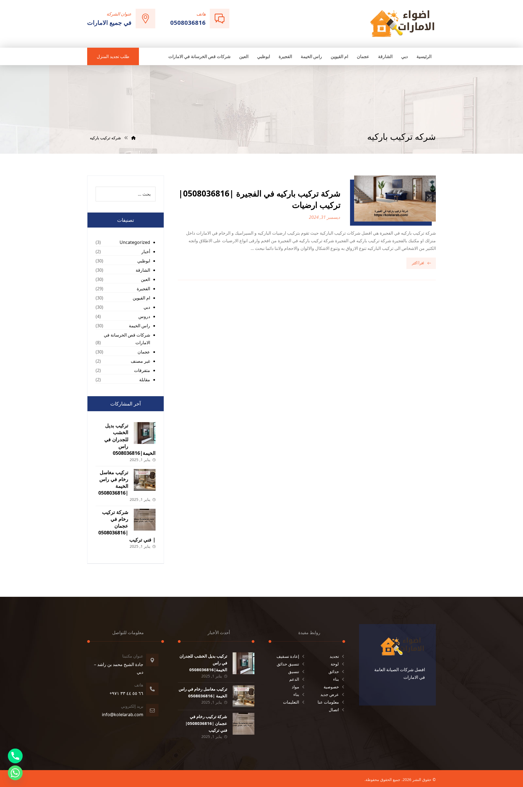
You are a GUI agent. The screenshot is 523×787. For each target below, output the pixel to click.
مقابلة (144, 380)
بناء (336, 679)
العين (145, 279)
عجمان (144, 352)
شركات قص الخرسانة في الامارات (127, 339)
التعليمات (291, 702)
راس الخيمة (139, 326)
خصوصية (331, 686)
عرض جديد (329, 694)
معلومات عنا (328, 702)
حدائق (334, 671)
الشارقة (143, 270)
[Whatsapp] (15, 772)
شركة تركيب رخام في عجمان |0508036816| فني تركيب (127, 526)
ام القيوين (141, 298)
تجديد (334, 656)
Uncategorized (135, 242)
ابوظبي (143, 261)
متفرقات (142, 370)
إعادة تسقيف (287, 656)
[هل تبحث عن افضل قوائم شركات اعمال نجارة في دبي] (402, 23)
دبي (147, 307)
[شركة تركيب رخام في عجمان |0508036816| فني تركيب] (145, 520)
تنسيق (293, 671)
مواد (295, 686)
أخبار (145, 252)
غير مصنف (140, 361)
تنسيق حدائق (288, 664)
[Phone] (15, 756)
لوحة (335, 664)
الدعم (294, 679)
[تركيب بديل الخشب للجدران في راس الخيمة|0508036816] (145, 433)
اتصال (334, 709)
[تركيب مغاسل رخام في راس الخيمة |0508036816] (145, 480)
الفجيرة (143, 289)
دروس (144, 316)
